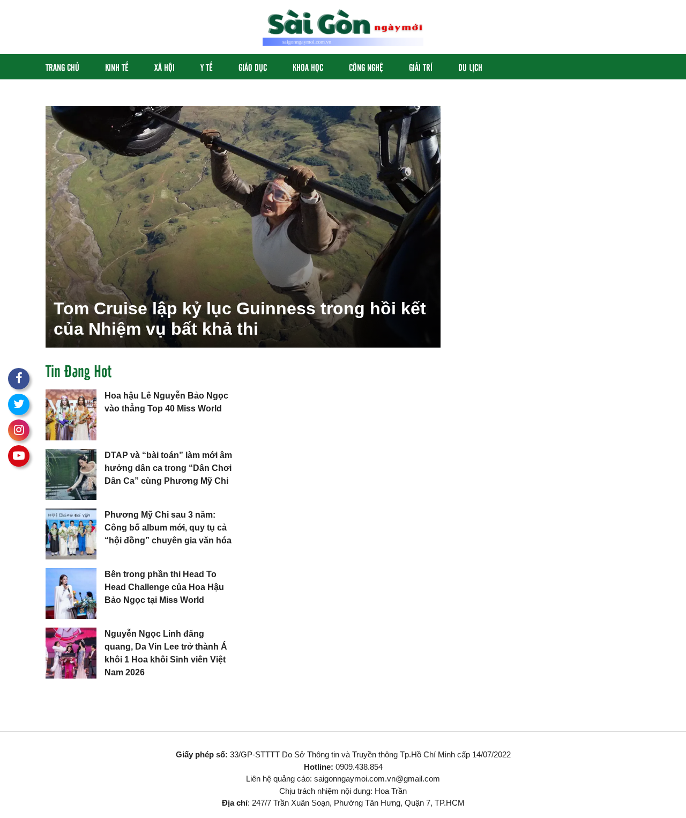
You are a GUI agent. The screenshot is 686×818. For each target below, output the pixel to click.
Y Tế (206, 67)
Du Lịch (470, 67)
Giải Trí (421, 67)
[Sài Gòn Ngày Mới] (343, 26)
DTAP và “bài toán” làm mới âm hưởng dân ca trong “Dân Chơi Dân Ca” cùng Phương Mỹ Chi (168, 468)
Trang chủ (62, 67)
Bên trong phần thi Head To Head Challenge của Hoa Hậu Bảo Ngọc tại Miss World (164, 587)
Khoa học (308, 67)
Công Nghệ (366, 67)
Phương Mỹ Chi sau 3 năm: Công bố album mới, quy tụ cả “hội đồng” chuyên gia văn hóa (168, 527)
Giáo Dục (252, 67)
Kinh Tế (117, 67)
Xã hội (164, 67)
